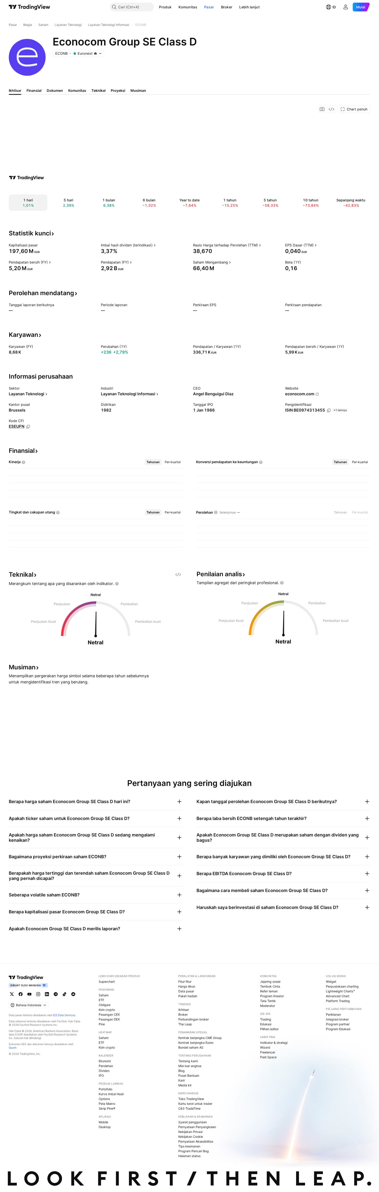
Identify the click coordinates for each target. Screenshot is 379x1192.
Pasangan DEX (109, 1019)
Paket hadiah (187, 996)
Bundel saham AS (190, 1047)
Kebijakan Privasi (190, 1132)
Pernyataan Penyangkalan (197, 1127)
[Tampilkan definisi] (41, 245)
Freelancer (267, 1052)
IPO (101, 1075)
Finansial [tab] (34, 90)
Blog (181, 1071)
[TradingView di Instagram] (38, 994)
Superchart (107, 981)
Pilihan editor (269, 1029)
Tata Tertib (268, 1001)
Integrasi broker (337, 1019)
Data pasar (186, 991)
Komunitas (188, 7)
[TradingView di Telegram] (56, 994)
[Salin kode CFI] (28, 427)
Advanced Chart (337, 996)
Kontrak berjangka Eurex (196, 1042)
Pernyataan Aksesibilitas (195, 1141)
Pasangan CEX (109, 1014)
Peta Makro (107, 1103)
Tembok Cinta (270, 986)
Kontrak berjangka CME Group (200, 1038)
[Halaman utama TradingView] (29, 7)
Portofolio (105, 1089)
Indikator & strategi (274, 1042)
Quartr (12, 1047)
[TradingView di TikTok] (64, 994)
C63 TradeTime (189, 1108)
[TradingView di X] (12, 994)
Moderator (267, 1006)
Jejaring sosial (270, 981)
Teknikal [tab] (98, 90)
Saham (104, 995)
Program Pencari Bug (193, 1151)
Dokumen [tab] (55, 90)
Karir (181, 1080)
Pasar (209, 7)
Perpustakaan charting (342, 986)
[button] (175, 7)
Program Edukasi (338, 1029)
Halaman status (189, 1156)
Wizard (265, 1047)
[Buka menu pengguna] (345, 7)
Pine (102, 1024)
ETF (101, 1000)
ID (334, 7)
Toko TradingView (191, 1099)
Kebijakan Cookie (190, 1136)
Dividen (104, 1071)
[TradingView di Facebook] (21, 994)
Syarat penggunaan (192, 1122)
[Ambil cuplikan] (322, 109)
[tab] (153, 462)
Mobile (103, 1122)
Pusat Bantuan (188, 1075)
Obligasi (104, 1005)
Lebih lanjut (249, 7)
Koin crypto (107, 1009)
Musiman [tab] (138, 90)
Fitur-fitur (184, 981)
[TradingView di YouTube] (29, 994)
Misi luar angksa (189, 1066)
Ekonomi (105, 1061)
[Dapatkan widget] (331, 109)
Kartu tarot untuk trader (195, 1103)
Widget (331, 981)
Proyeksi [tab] (118, 90)
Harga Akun (186, 986)
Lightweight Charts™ (340, 991)
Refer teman (269, 991)
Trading (265, 1019)
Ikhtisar (183, 1009)
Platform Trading (338, 1001)
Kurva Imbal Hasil (111, 1094)
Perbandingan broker (193, 1019)
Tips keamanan (189, 1146)
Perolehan (106, 1066)
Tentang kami (188, 1061)
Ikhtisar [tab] (15, 90)
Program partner (338, 1024)
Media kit (184, 1085)
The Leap (185, 1024)
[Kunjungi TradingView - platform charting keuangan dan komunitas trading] (26, 178)
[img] (95, 53)
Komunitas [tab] (77, 90)
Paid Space (268, 1057)
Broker (226, 7)
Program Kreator (272, 996)
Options (104, 1099)
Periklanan (333, 1014)
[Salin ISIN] (329, 410)
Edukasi (265, 1024)
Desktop (105, 1127)
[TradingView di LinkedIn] (47, 994)
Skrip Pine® (107, 1108)
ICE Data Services (64, 1015)
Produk (165, 7)
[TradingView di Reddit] (73, 994)
